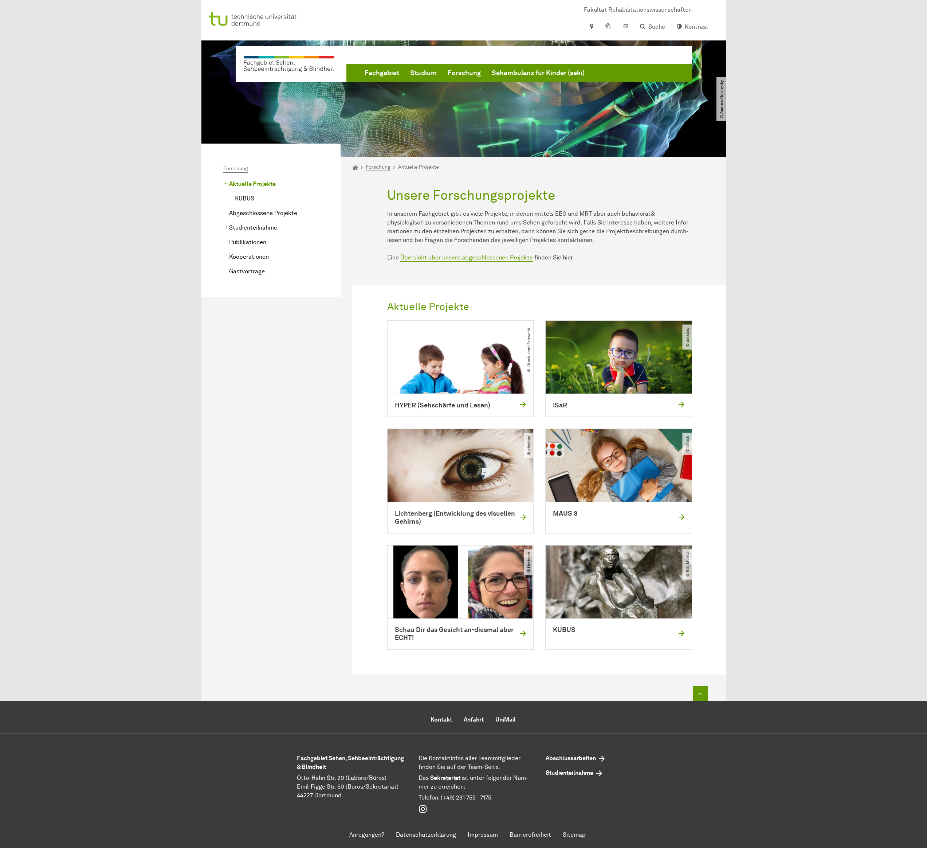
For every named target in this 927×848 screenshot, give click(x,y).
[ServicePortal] (608, 26)
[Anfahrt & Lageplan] (591, 26)
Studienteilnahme (253, 227)
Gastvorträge (247, 271)
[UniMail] (625, 26)
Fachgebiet (382, 73)
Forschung (464, 73)
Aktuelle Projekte (252, 183)
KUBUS (244, 198)
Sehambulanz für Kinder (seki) (538, 73)
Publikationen (247, 242)
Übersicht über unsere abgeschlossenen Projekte (466, 257)
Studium (423, 73)
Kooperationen (249, 256)
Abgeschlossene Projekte (263, 213)
